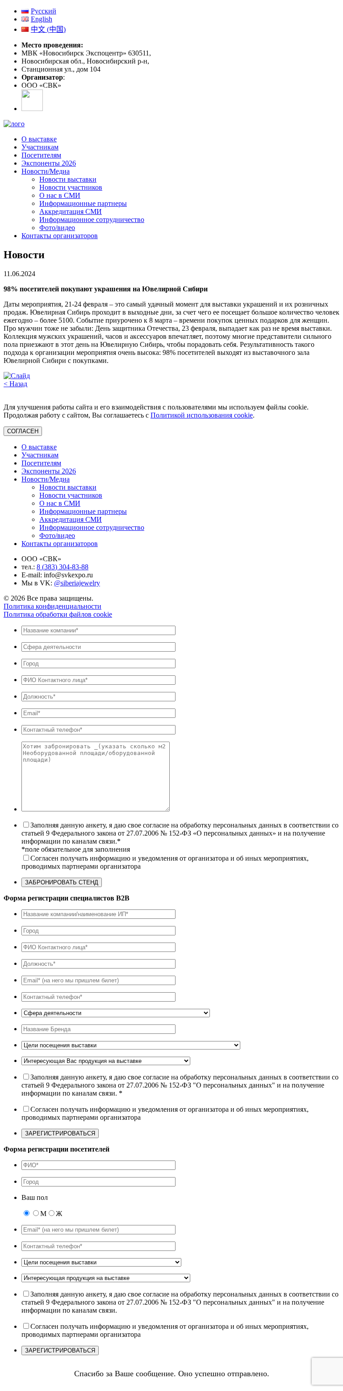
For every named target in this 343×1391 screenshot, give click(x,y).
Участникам (40, 147)
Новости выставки (67, 179)
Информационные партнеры (83, 203)
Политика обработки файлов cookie (58, 614)
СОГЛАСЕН (22, 431)
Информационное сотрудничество (91, 219)
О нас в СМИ (59, 195)
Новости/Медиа (45, 171)
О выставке (39, 139)
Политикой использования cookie (202, 415)
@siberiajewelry (77, 583)
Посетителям (41, 155)
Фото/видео (57, 227)
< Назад (15, 384)
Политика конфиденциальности (52, 606)
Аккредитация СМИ (70, 211)
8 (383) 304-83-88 (62, 567)
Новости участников (70, 187)
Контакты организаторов (59, 235)
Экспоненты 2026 (48, 163)
